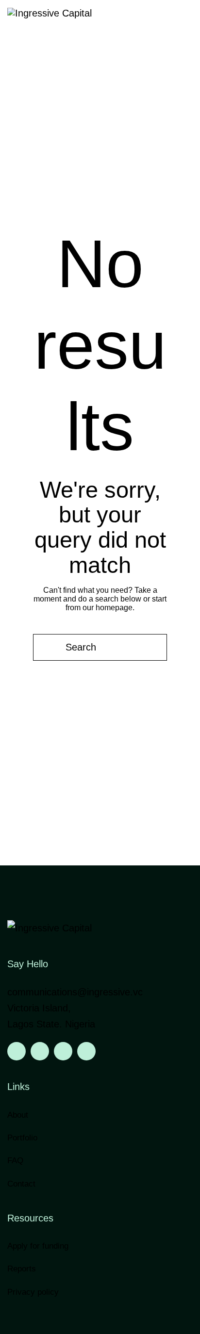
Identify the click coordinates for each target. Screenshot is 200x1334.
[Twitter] (63, 1051)
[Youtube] (86, 1051)
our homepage (108, 607)
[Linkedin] (16, 1051)
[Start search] (47, 647)
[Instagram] (40, 1051)
